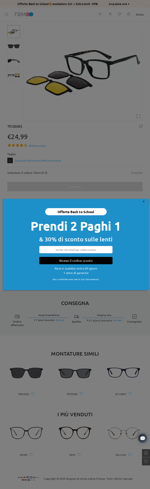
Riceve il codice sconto (76, 260)
